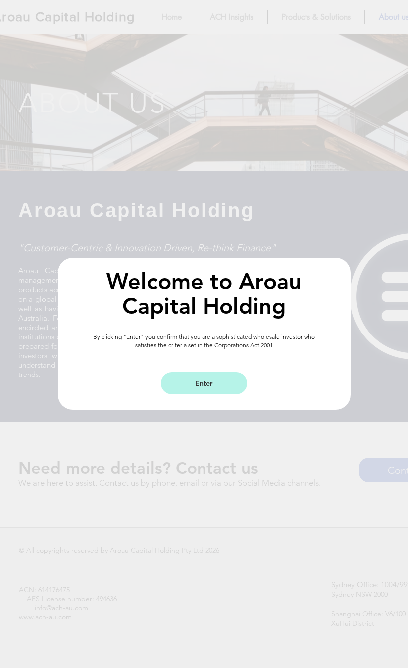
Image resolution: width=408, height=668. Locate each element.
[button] (204, 383)
